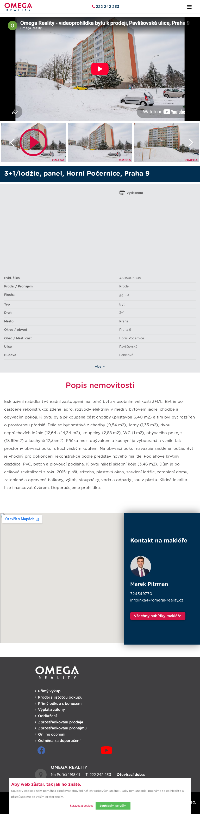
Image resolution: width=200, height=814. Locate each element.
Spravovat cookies (81, 805)
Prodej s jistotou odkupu (60, 697)
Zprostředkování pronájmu (62, 728)
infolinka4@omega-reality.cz (156, 600)
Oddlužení (47, 716)
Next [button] (191, 142)
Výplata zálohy (51, 710)
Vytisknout (135, 192)
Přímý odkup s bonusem (60, 704)
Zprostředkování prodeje (60, 722)
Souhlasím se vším (113, 805)
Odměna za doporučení (59, 741)
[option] (33, 142)
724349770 (141, 594)
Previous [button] (9, 142)
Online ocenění (51, 734)
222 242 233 (107, 7)
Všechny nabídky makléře (158, 616)
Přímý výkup (49, 691)
